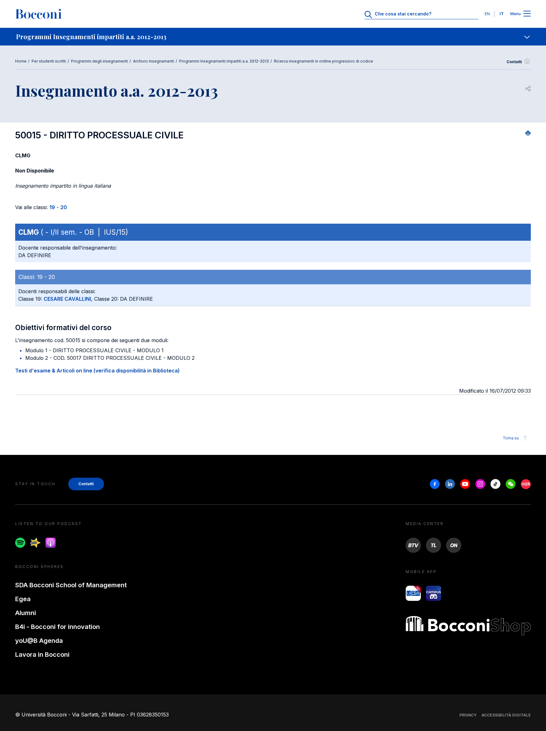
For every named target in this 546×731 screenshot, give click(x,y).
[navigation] (273, 36)
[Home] (38, 14)
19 (52, 207)
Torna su (511, 438)
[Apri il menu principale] (527, 14)
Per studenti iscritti (49, 61)
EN (487, 13)
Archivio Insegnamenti (153, 61)
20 (63, 207)
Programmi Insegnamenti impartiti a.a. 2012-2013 (224, 61)
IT (502, 13)
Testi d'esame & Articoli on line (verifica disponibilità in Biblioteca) (97, 370)
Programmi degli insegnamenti (99, 61)
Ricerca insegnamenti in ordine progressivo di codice (323, 61)
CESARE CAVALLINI (67, 299)
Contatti (514, 61)
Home (21, 61)
